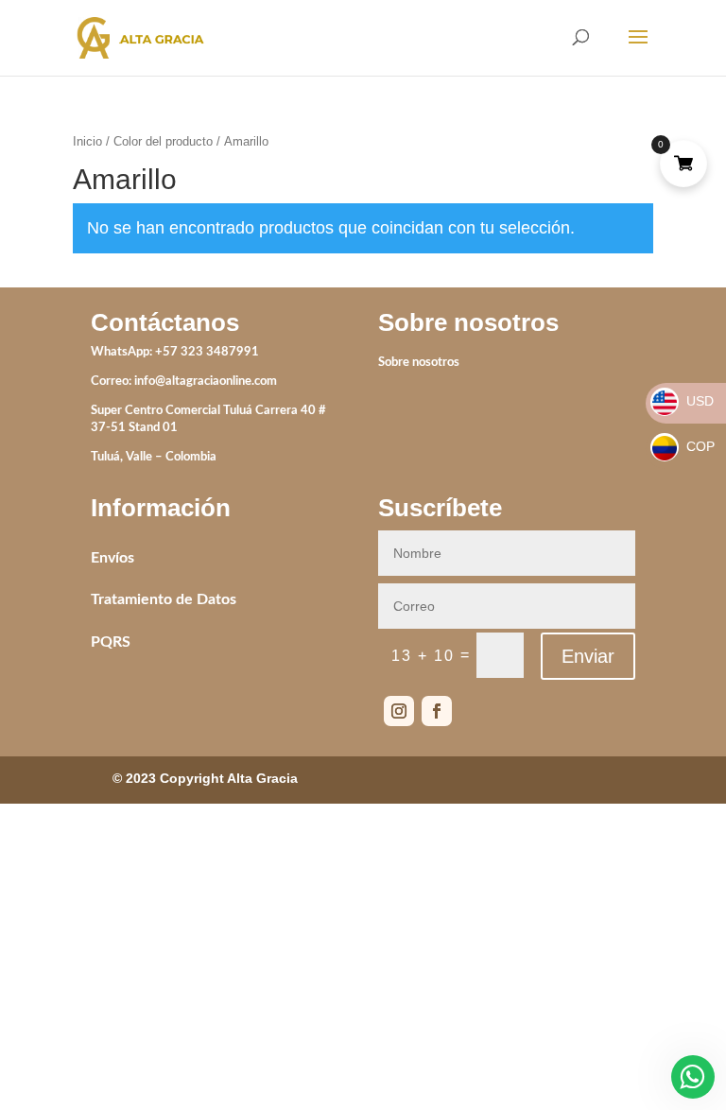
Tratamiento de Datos (163, 599)
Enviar (588, 656)
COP (683, 446)
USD (683, 400)
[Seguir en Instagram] (399, 711)
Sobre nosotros (418, 362)
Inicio (87, 141)
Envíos (112, 557)
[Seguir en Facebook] (437, 711)
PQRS (110, 642)
